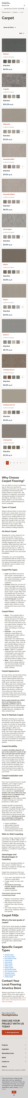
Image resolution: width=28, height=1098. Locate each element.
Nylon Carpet (8, 964)
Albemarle (6, 124)
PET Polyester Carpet (11, 971)
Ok (14, 1092)
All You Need (7, 229)
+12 (22, 447)
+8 (22, 166)
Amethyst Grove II (9, 405)
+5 (22, 236)
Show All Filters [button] (9, 27)
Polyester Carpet (10, 973)
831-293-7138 (5, 5)
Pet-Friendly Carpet (10, 969)
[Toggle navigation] (24, 5)
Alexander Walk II (9, 194)
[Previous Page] (4, 463)
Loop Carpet (8, 962)
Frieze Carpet (8, 960)
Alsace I (5, 299)
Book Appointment (13, 1032)
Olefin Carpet (8, 965)
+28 (22, 307)
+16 (22, 377)
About (4, 1057)
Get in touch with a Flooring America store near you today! (14, 999)
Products (15, 12)
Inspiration (5, 1049)
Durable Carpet (9, 954)
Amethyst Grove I (8, 370)
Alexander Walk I (8, 159)
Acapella (6, 89)
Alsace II (6, 335)
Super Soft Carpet (10, 975)
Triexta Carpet (9, 976)
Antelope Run (7, 440)
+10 (22, 131)
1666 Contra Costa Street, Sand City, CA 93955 (13, 1070)
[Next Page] (24, 463)
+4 (22, 61)
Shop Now (6, 65)
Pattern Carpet (9, 967)
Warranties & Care (8, 1053)
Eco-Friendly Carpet (10, 958)
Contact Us (5, 1061)
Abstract (6, 54)
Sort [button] (20, 33)
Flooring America (6, 12)
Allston (5, 264)
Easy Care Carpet (10, 956)
